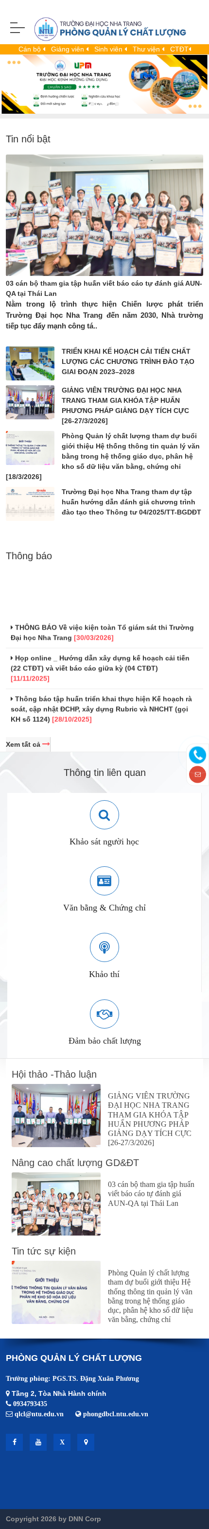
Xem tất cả (24, 744)
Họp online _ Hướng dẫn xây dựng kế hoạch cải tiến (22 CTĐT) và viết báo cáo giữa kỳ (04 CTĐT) (100, 663)
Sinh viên (109, 49)
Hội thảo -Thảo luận (54, 1074)
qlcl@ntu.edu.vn (39, 1414)
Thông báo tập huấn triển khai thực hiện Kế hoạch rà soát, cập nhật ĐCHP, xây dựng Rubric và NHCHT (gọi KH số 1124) (101, 704)
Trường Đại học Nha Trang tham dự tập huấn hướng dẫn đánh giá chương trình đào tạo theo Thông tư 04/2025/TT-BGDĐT (131, 502)
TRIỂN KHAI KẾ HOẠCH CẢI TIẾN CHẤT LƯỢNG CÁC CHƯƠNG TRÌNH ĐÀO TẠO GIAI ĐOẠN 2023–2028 (128, 361)
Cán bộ (30, 49)
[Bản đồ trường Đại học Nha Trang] (85, 1442)
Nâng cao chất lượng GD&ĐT (75, 1162)
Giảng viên (68, 49)
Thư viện (147, 49)
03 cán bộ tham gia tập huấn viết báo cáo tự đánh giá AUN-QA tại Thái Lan (151, 1193)
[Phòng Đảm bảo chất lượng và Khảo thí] (102, 31)
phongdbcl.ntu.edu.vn (115, 1414)
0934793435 (30, 1404)
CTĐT (179, 49)
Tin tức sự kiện (44, 1251)
